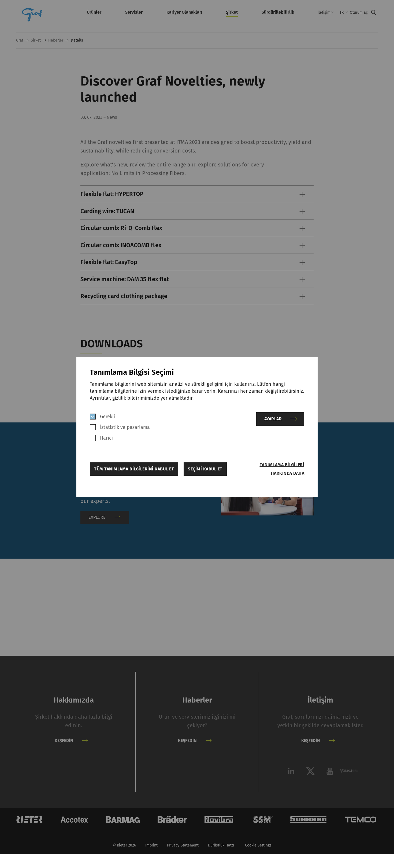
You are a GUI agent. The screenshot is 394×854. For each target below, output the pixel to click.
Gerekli (107, 416)
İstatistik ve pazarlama (125, 427)
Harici (106, 438)
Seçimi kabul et (205, 468)
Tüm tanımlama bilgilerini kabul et (134, 468)
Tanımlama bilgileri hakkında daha (282, 469)
